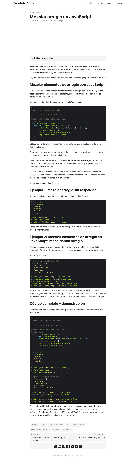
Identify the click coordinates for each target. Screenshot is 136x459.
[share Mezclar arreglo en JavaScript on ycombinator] (80, 446)
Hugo (73, 456)
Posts (38, 13)
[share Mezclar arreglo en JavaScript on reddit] (63, 446)
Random (56, 429)
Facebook (43, 412)
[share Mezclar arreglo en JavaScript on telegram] (76, 446)
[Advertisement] (68, 39)
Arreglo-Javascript (56, 425)
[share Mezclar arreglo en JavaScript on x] (55, 446)
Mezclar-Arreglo (78, 425)
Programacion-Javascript (40, 429)
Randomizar (67, 429)
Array (43, 425)
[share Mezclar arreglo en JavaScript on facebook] (68, 446)
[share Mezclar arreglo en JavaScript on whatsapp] (72, 446)
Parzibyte (20, 3)
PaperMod (80, 456)
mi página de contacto (64, 415)
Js (67, 425)
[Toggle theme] (27, 3)
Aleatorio (34, 425)
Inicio (32, 13)
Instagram (57, 412)
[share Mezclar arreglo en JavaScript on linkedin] (59, 446)
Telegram (67, 412)
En (33, 3)
